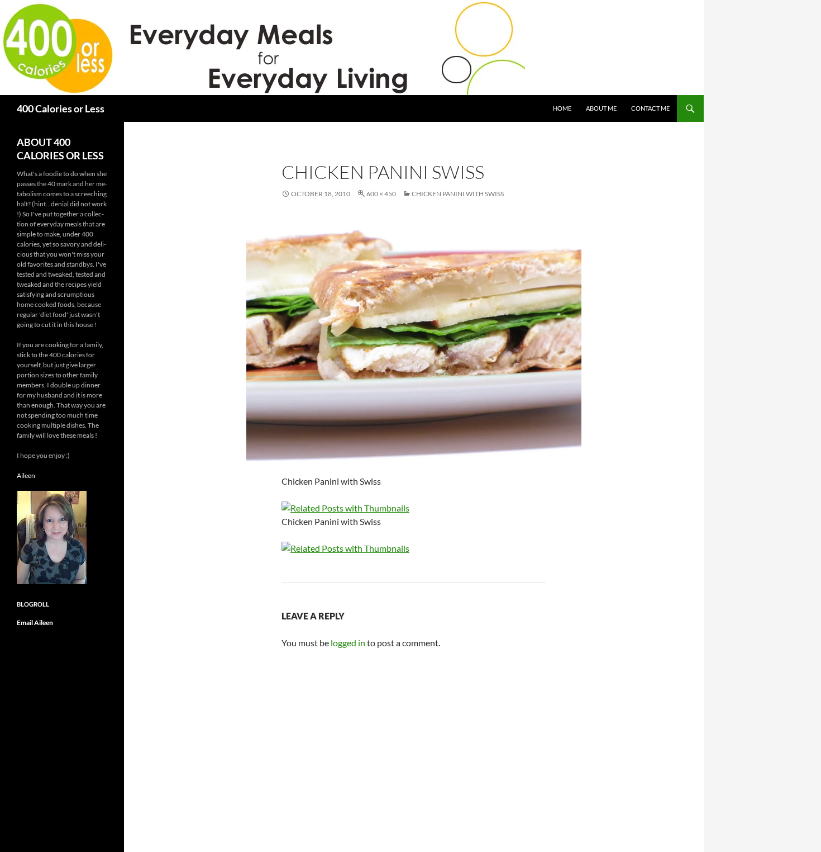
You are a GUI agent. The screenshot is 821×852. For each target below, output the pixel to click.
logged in (348, 642)
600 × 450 (381, 194)
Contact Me (650, 108)
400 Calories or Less (60, 108)
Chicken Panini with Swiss (458, 194)
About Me (601, 108)
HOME (562, 108)
